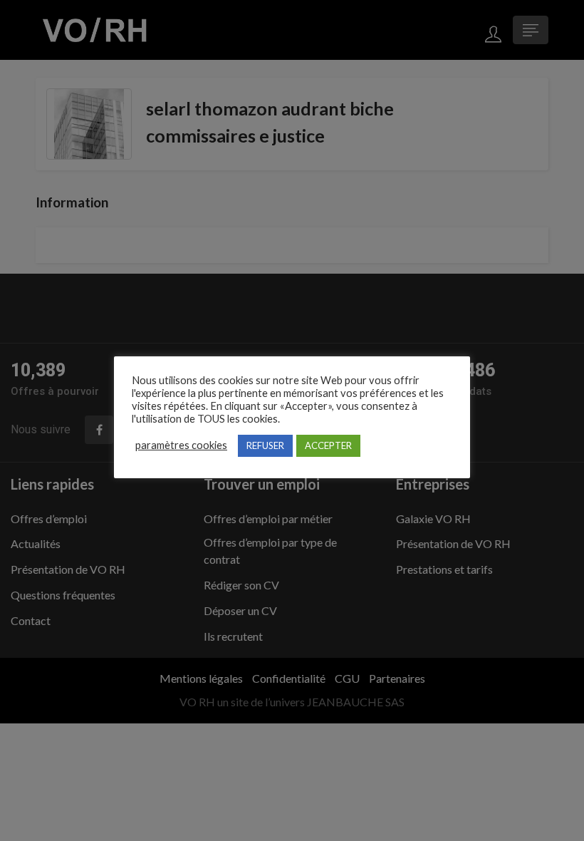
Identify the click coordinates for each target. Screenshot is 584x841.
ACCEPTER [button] (328, 445)
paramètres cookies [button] (181, 445)
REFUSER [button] (265, 445)
